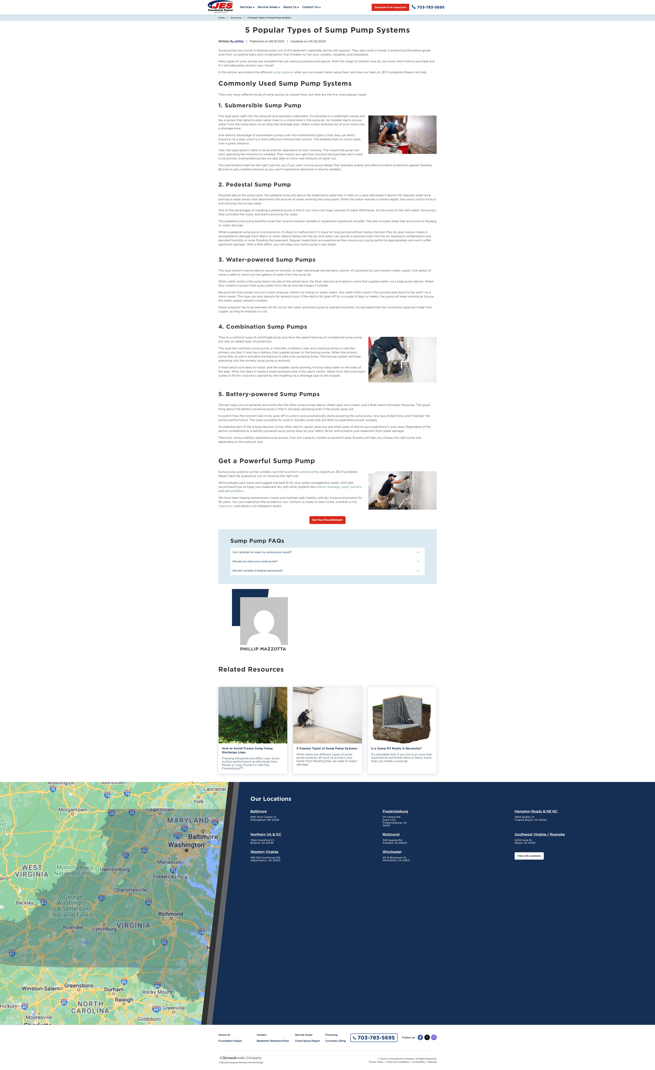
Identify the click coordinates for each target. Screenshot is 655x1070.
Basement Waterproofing (273, 1040)
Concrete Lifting (335, 1040)
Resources (236, 17)
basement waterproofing (301, 471)
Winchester (392, 852)
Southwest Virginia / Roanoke (540, 834)
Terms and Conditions (397, 1062)
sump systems (283, 72)
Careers (261, 1034)
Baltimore (258, 811)
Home (221, 17)
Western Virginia (264, 852)
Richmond (391, 834)
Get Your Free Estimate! (327, 520)
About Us (289, 7)
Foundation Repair (230, 1040)
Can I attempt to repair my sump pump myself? (262, 552)
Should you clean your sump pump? (254, 561)
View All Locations (529, 855)
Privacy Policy (376, 1062)
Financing (331, 1034)
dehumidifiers (233, 491)
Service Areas (267, 7)
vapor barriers (351, 487)
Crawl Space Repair (307, 1040)
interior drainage (328, 487)
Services (246, 7)
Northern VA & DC (265, 834)
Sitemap (432, 1062)
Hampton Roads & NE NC (536, 811)
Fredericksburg (395, 811)
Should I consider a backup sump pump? (258, 570)
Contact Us (310, 7)
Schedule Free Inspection (390, 7)
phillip (239, 41)
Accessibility (418, 1062)
